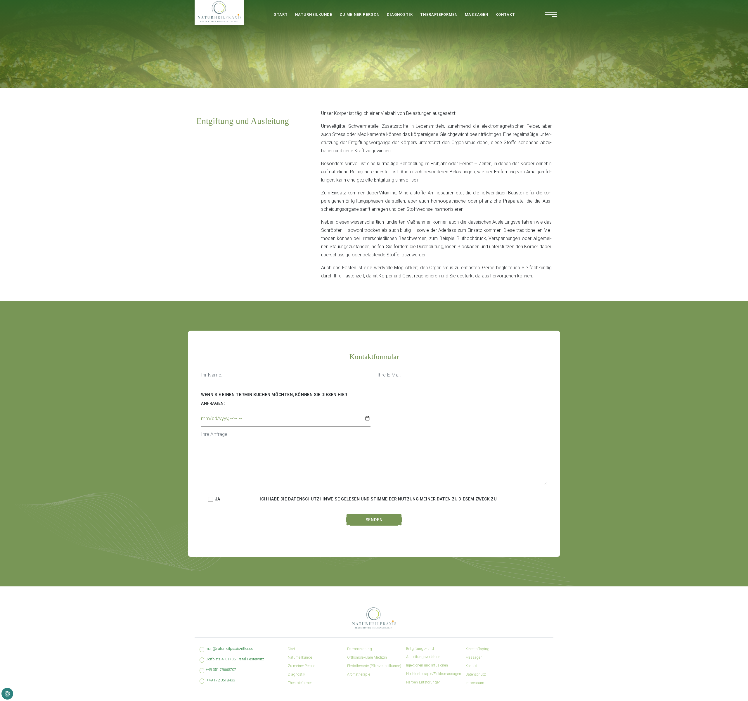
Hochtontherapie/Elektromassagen (433, 673)
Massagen (476, 14)
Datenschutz (475, 674)
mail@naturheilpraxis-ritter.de (229, 648)
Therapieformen (439, 14)
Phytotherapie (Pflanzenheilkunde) (374, 666)
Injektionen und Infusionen (427, 665)
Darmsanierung (359, 649)
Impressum (474, 683)
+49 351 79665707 (221, 669)
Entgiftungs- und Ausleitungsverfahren (423, 652)
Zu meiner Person (360, 14)
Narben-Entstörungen (423, 682)
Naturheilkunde (313, 14)
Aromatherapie (358, 674)
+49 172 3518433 (221, 680)
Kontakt (505, 14)
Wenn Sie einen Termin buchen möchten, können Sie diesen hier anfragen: (274, 399)
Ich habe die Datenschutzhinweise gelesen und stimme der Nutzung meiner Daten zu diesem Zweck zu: (379, 499)
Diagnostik (400, 14)
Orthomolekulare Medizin (367, 657)
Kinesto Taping (477, 649)
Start (281, 14)
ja (217, 499)
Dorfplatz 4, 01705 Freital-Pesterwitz (235, 659)
